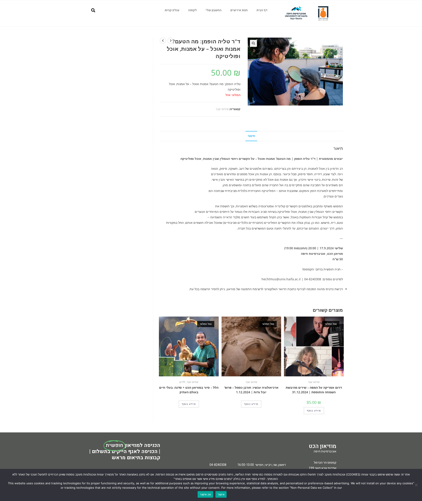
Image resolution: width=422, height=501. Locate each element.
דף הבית (261, 10)
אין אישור (205, 494)
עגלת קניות (172, 10)
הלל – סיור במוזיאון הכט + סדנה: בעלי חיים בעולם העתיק (188, 389)
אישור (221, 494)
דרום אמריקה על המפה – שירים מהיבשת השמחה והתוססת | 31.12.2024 (314, 389)
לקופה (192, 10)
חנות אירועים (239, 10)
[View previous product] (170, 41)
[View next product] (163, 41)
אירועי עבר (222, 109)
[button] (93, 10)
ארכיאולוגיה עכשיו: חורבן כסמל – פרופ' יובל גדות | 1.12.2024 (251, 389)
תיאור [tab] (251, 136)
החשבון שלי (214, 10)
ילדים (182, 382)
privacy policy (352, 487)
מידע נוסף (189, 404)
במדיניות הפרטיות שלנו (159, 479)
